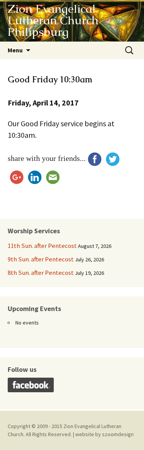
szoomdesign (118, 434)
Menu (15, 50)
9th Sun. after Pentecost (41, 259)
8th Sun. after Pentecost (41, 272)
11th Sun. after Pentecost (42, 245)
